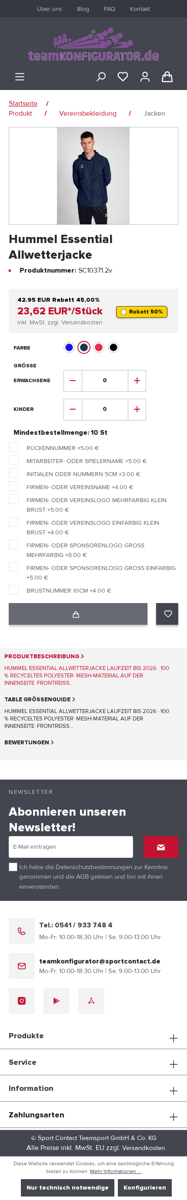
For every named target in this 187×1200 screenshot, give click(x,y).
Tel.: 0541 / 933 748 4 (76, 925)
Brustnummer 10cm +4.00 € (69, 590)
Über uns (49, 9)
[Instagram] (22, 1001)
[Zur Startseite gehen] (93, 44)
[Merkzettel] (123, 77)
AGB (82, 876)
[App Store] (91, 1001)
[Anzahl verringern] (72, 381)
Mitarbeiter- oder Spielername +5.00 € (87, 461)
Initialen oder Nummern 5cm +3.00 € (83, 474)
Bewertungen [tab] (26, 743)
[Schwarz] (113, 347)
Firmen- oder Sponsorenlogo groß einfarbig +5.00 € (101, 572)
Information (31, 1089)
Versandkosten (143, 1148)
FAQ (109, 9)
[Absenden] (161, 847)
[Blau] (69, 347)
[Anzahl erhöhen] (137, 381)
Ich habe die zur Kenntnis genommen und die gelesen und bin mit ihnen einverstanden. (93, 876)
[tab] (89, 670)
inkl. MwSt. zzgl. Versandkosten (59, 323)
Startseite (23, 103)
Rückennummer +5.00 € (63, 448)
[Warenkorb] (167, 77)
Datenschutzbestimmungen (94, 867)
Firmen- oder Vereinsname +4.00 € (80, 487)
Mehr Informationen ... (115, 1171)
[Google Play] (56, 1001)
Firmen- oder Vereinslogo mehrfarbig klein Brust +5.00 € (97, 505)
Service (23, 1063)
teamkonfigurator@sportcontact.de (99, 961)
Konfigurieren (145, 1188)
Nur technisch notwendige (68, 1188)
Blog (83, 9)
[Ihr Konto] (145, 77)
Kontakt (140, 9)
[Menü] (20, 77)
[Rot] (99, 347)
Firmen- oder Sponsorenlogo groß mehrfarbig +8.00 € (85, 550)
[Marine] (84, 347)
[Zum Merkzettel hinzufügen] (168, 614)
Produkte (26, 1036)
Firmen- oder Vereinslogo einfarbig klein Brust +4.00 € (93, 527)
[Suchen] (101, 77)
